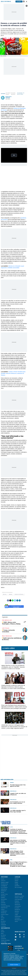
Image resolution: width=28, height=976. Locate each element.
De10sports (17, 909)
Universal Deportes (5, 905)
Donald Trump (4, 894)
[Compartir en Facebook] (8, 600)
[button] (18, 1)
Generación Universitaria (18, 905)
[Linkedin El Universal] (15, 939)
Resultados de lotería (18, 920)
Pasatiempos (18, 916)
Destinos (3, 922)
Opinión (5, 617)
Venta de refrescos (19, 594)
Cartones (3, 902)
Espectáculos (4, 907)
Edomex (17, 878)
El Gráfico (17, 907)
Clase (2, 930)
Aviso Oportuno (18, 899)
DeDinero (17, 911)
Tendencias (3, 912)
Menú (2, 919)
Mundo (2, 892)
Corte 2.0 (3, 880)
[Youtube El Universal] (16, 937)
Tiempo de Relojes (5, 940)
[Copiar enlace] (17, 600)
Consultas (3, 926)
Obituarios (17, 902)
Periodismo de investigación (4, 884)
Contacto (14, 968)
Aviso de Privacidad (15, 959)
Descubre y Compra (19, 896)
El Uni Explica (4, 887)
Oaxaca (10, 594)
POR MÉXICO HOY (7, 620)
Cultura (2, 909)
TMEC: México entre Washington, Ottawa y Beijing (11, 623)
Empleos (17, 901)
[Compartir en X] (10, 600)
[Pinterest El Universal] (24, 937)
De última (3, 921)
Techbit (2, 917)
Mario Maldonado (7, 636)
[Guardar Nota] (20, 600)
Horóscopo (17, 918)
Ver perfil (8, 99)
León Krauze (5, 628)
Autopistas (3, 924)
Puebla (16, 882)
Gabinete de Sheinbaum (4, 890)
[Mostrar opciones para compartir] (27, 6)
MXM (2, 916)
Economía (3, 904)
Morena (4, 594)
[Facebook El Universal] (19, 934)
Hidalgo (16, 884)
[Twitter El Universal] (24, 934)
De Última (3, 935)
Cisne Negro (4, 941)
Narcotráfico (4, 899)
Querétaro (17, 885)
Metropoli (3, 895)
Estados (3, 93)
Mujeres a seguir (5, 882)
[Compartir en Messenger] (15, 600)
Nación (2, 878)
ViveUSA (17, 912)
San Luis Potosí (18, 887)
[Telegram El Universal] (15, 934)
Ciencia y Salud (4, 914)
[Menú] (26, 1)
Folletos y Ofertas (19, 897)
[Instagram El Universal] (20, 937)
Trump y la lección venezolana (8, 630)
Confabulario (4, 911)
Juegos (16, 914)
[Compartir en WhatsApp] (13, 600)
